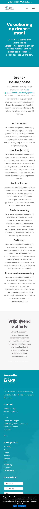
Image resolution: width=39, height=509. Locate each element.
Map (5, 436)
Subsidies (7, 468)
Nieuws (7, 455)
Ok (14, 506)
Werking (7, 446)
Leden (6, 452)
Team (6, 449)
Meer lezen (22, 506)
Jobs (5, 461)
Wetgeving (8, 465)
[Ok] (36, 501)
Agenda (7, 459)
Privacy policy (9, 471)
